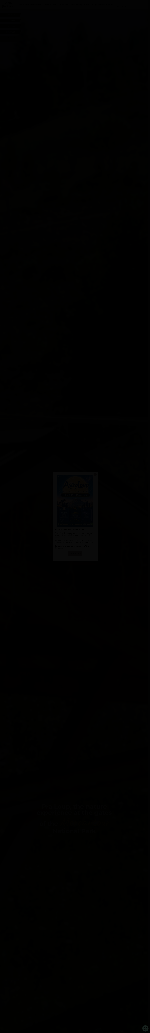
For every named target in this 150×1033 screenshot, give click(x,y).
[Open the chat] (145, 1028)
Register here (75, 553)
